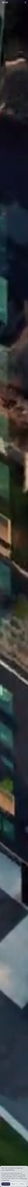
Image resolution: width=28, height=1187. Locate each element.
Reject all (14, 1184)
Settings (22, 1184)
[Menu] (25, 2)
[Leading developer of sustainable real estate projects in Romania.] (5, 3)
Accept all (5, 1184)
